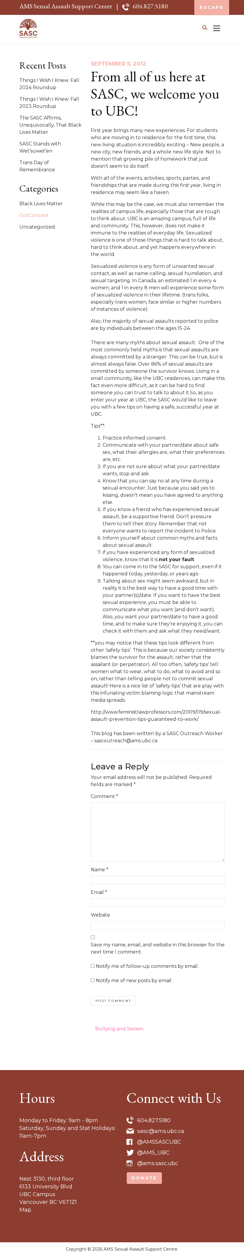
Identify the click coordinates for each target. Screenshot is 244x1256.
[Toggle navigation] (217, 28)
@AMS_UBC (153, 1152)
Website (100, 915)
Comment (104, 796)
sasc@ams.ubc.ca (160, 1131)
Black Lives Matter (41, 204)
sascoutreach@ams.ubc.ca (125, 740)
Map (25, 1210)
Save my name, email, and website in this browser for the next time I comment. (158, 948)
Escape (212, 7)
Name (99, 869)
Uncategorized (37, 227)
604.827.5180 (150, 6)
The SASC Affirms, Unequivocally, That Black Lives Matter (50, 125)
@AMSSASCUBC (159, 1142)
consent (156, 438)
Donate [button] (144, 1178)
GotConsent (34, 215)
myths (137, 342)
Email (99, 892)
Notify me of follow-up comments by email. (147, 966)
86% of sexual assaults (177, 364)
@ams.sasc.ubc (157, 1163)
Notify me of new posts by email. (134, 980)
